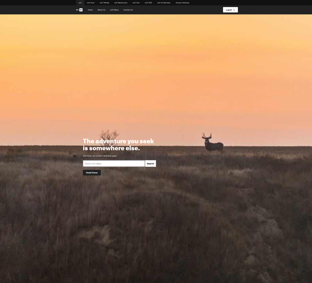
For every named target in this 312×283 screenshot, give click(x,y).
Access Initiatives (182, 3)
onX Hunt (90, 3)
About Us (101, 10)
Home (90, 10)
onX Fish (136, 3)
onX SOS (148, 3)
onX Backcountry (120, 3)
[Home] (79, 9)
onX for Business (163, 3)
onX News (114, 10)
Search (150, 163)
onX (80, 3)
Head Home (92, 172)
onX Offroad (104, 3)
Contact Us (128, 10)
